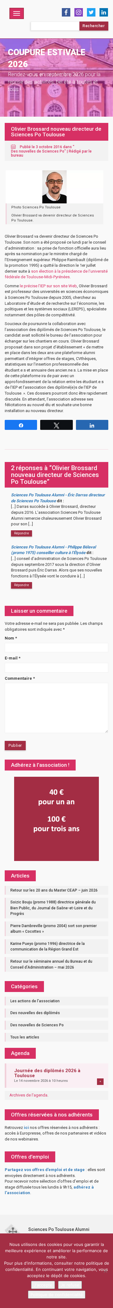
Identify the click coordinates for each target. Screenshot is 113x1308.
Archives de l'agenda (28, 1095)
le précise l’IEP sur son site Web (48, 286)
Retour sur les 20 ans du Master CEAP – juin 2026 (54, 890)
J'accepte (43, 1284)
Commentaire (20, 678)
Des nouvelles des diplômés (35, 1013)
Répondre (21, 533)
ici (26, 1127)
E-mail (12, 658)
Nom (11, 638)
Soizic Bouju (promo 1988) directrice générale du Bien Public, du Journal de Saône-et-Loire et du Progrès (53, 908)
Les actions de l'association (35, 1001)
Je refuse (70, 1284)
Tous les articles (24, 1037)
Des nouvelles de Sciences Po (37, 151)
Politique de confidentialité (56, 1294)
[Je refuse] (105, 1271)
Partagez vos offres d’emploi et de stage (45, 1169)
